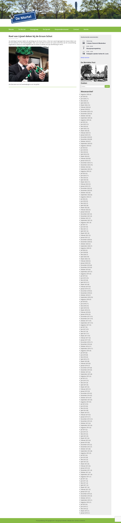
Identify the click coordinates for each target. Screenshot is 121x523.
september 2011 (85, 474)
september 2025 (85, 118)
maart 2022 (84, 207)
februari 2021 (85, 235)
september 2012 (85, 451)
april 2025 (83, 128)
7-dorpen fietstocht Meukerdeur (96, 43)
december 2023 (85, 163)
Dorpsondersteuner (62, 29)
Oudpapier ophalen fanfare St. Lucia (97, 54)
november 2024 (85, 139)
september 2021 (85, 220)
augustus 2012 (85, 453)
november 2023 (85, 165)
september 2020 (85, 246)
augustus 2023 (85, 171)
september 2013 (85, 425)
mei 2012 (83, 459)
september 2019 (85, 271)
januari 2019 (84, 289)
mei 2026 (83, 101)
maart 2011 (84, 487)
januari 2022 (84, 212)
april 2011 (83, 485)
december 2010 (85, 494)
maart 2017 (84, 336)
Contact (76, 29)
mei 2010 (83, 508)
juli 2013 (83, 429)
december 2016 (85, 342)
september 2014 (85, 400)
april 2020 (83, 256)
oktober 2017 (85, 321)
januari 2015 (84, 391)
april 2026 (83, 103)
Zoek (107, 86)
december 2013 (85, 419)
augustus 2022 (85, 197)
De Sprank (46, 29)
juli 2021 (83, 224)
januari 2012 (84, 468)
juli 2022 (83, 199)
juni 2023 (83, 175)
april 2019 (83, 282)
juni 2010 (83, 506)
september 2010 (85, 500)
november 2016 (85, 344)
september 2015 (85, 374)
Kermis (86, 29)
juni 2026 (83, 98)
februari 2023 (85, 184)
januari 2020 (84, 263)
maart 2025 (84, 131)
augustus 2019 (85, 274)
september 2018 (85, 297)
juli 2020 (83, 250)
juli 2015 (83, 378)
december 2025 (85, 111)
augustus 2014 (85, 402)
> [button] (118, 9)
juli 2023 (83, 173)
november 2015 (85, 370)
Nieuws (11, 29)
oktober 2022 (85, 192)
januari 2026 (84, 109)
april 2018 (83, 308)
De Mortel (22, 29)
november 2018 (85, 293)
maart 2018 (84, 310)
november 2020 (85, 242)
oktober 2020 (85, 244)
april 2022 (83, 205)
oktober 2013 (85, 423)
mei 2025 (83, 126)
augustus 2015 (85, 376)
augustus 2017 (85, 325)
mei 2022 (83, 203)
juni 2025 (83, 124)
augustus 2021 (85, 222)
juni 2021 (83, 227)
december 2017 (85, 316)
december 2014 (85, 393)
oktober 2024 (85, 141)
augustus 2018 (85, 299)
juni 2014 (83, 406)
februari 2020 (85, 261)
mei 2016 (83, 357)
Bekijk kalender (85, 57)
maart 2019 (84, 284)
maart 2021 (84, 233)
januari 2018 (84, 314)
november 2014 (85, 395)
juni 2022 (83, 201)
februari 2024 (85, 158)
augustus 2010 (85, 502)
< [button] (2, 9)
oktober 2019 (85, 269)
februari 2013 (85, 440)
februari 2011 (85, 489)
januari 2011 (84, 491)
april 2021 (83, 231)
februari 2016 (85, 363)
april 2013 (83, 436)
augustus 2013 (85, 427)
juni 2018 (83, 303)
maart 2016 (84, 361)
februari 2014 (85, 415)
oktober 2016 (85, 346)
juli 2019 (83, 276)
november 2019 (85, 267)
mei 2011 (83, 483)
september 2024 (85, 143)
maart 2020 (84, 259)
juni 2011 (83, 481)
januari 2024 (84, 160)
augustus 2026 (85, 94)
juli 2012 (83, 455)
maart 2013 (84, 438)
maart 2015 (84, 387)
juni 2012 (83, 457)
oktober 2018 (85, 295)
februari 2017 (85, 338)
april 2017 (83, 333)
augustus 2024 (85, 145)
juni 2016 (83, 355)
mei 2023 (83, 177)
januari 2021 (84, 237)
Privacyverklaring (40, 520)
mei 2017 (83, 331)
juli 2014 (83, 404)
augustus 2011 (85, 476)
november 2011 (85, 470)
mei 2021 (83, 229)
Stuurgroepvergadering (93, 48)
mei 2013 (83, 434)
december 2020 (85, 239)
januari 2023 (84, 186)
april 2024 (83, 154)
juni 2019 (83, 278)
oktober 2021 (85, 218)
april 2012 (83, 461)
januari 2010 (84, 513)
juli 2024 (83, 148)
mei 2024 (83, 152)
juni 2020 (83, 252)
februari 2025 (85, 133)
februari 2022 (85, 210)
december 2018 (85, 291)
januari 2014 (84, 417)
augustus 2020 (85, 248)
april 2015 (83, 385)
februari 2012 (85, 466)
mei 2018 (83, 306)
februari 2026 (85, 107)
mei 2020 (83, 254)
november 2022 (85, 190)
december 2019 (85, 265)
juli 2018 (83, 301)
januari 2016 (84, 365)
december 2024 (85, 137)
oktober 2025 (85, 116)
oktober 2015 (85, 372)
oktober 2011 (85, 472)
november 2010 (85, 496)
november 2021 (85, 216)
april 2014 (83, 410)
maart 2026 (84, 105)
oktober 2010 (85, 498)
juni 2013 (83, 432)
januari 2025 (84, 135)
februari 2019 (85, 286)
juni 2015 (83, 380)
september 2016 (85, 348)
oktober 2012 (85, 449)
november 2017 (85, 318)
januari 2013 (84, 442)
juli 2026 (83, 96)
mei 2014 (83, 408)
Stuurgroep (34, 29)
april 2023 (83, 180)
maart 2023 (84, 182)
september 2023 (85, 169)
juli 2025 (83, 122)
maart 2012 (84, 464)
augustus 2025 (85, 120)
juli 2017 (83, 327)
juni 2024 (83, 150)
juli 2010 (83, 504)
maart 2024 (84, 156)
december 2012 (85, 444)
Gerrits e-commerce (80, 520)
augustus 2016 (85, 350)
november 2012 (85, 447)
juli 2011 (83, 479)
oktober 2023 (85, 167)
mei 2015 (83, 382)
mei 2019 (83, 280)
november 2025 (85, 113)
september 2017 (85, 323)
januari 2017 (84, 340)
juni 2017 (83, 329)
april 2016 (83, 359)
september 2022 (85, 195)
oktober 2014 (85, 397)
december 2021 (85, 214)
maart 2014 (84, 412)
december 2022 (85, 188)
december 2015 (85, 368)
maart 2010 (84, 511)
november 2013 (85, 421)
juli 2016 (83, 353)
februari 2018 (85, 312)
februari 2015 (85, 389)
